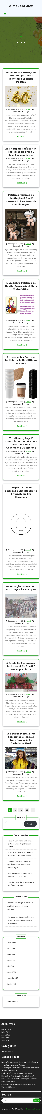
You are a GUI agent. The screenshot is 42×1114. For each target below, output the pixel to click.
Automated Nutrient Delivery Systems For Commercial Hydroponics (20, 920)
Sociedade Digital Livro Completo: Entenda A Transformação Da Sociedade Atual (21, 738)
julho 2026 (11, 948)
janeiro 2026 (11, 984)
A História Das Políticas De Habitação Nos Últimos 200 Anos (21, 360)
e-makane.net (21, 6)
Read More (21, 136)
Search (36, 1100)
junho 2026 (11, 954)
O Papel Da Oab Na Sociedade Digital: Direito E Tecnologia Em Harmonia (21, 492)
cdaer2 (28, 109)
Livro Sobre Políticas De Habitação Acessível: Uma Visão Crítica (21, 286)
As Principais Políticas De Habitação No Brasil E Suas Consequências (21, 152)
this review (11, 917)
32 (27, 809)
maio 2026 (10, 960)
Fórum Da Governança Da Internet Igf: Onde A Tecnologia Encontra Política (21, 77)
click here (10, 903)
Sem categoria (12, 1001)
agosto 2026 (11, 942)
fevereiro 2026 (12, 978)
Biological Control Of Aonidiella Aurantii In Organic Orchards (20, 906)
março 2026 (11, 972)
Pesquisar (21, 817)
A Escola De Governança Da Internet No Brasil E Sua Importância (21, 666)
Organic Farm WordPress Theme (21, 1109)
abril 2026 (10, 966)
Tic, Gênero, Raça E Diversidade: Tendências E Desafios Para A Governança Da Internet (21, 443)
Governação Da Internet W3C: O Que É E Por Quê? (21, 588)
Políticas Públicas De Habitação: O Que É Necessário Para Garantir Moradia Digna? (21, 199)
